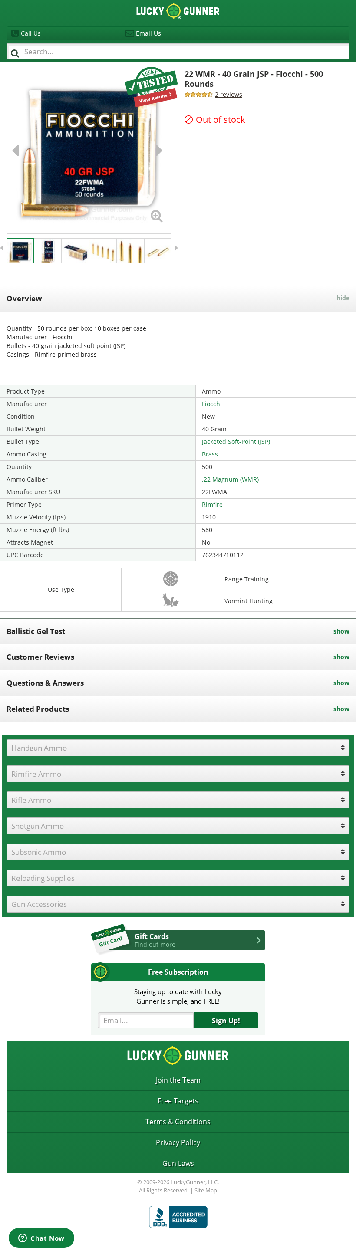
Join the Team (178, 1080)
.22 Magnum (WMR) (230, 479)
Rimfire (212, 504)
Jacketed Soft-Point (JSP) (236, 441)
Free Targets (178, 1101)
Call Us (31, 33)
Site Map (205, 1190)
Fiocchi (212, 404)
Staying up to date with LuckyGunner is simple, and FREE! (178, 996)
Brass (210, 454)
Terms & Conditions (178, 1121)
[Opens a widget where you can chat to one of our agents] (41, 1239)
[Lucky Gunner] (178, 1217)
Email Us (148, 33)
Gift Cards (155, 940)
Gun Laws (178, 1163)
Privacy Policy (178, 1142)
